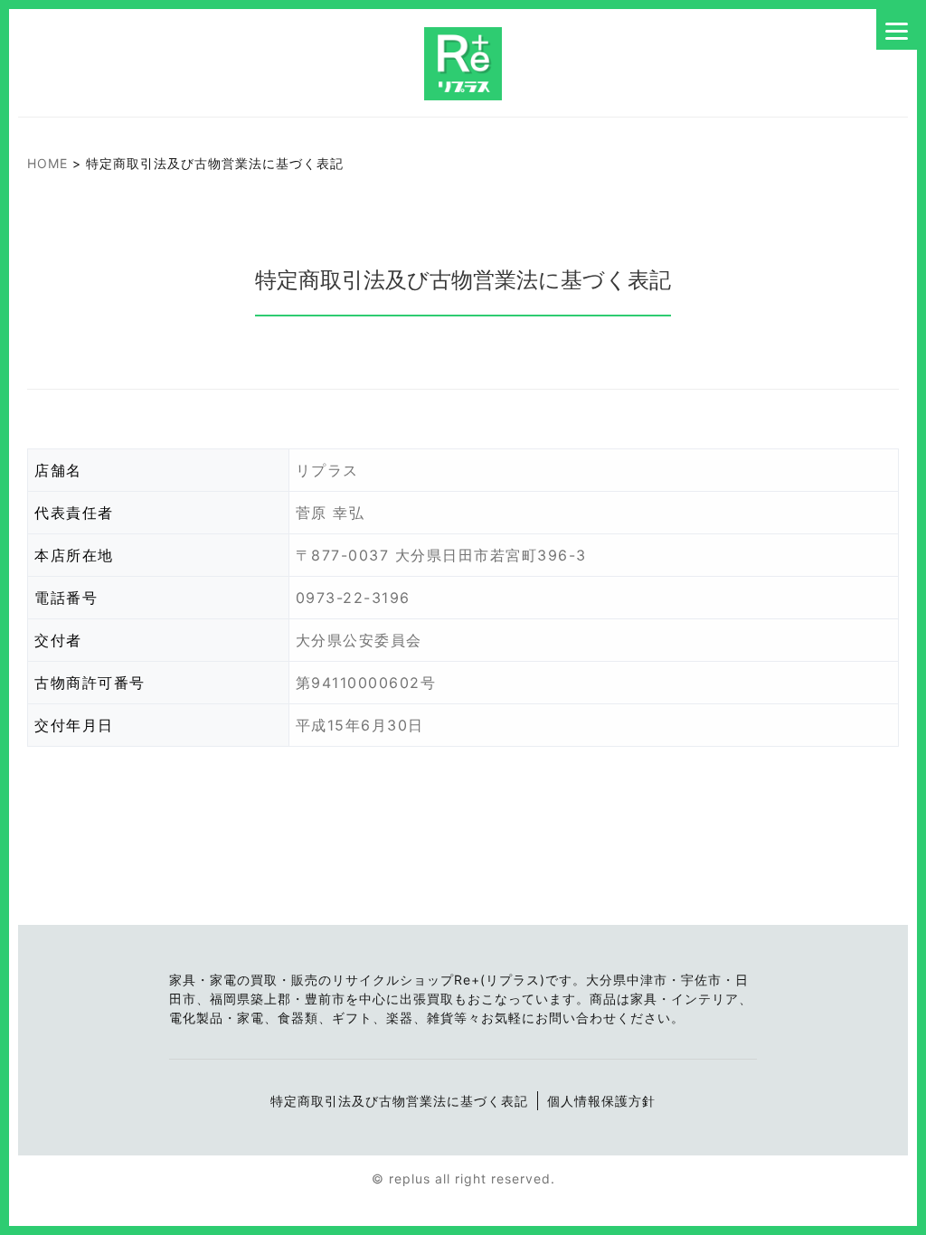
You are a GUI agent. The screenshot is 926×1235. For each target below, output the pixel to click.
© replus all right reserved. (463, 1178)
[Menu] (896, 29)
